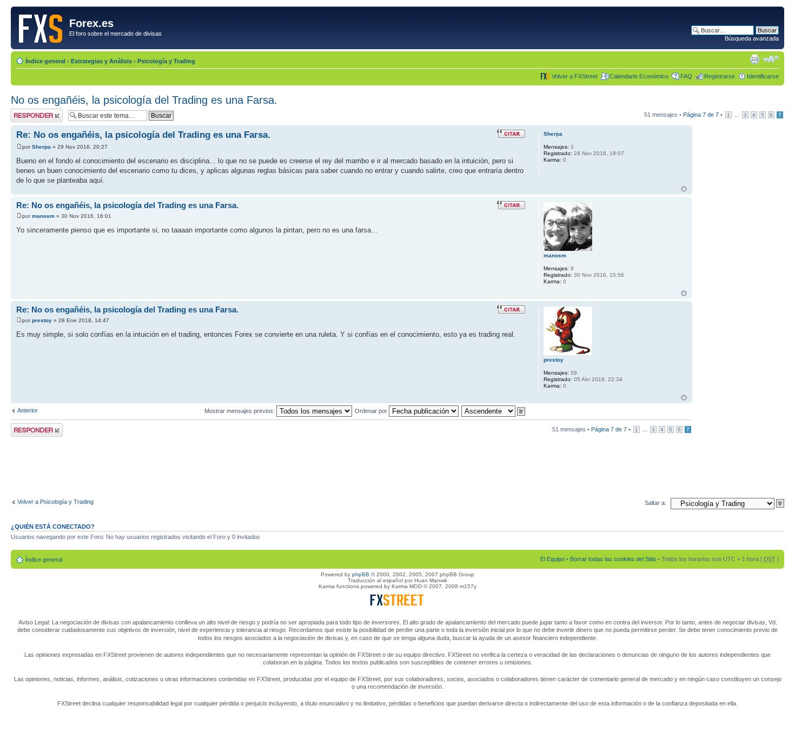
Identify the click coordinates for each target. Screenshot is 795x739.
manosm (43, 216)
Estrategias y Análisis (101, 61)
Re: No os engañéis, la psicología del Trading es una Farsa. (143, 135)
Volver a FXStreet (575, 76)
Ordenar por (372, 411)
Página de (701, 114)
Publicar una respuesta (27, 115)
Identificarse (763, 76)
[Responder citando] (511, 133)
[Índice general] (41, 26)
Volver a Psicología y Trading (55, 501)
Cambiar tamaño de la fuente (771, 59)
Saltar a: (655, 503)
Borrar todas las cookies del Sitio (613, 559)
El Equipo (552, 559)
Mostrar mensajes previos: (240, 411)
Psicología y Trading (166, 61)
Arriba (684, 189)
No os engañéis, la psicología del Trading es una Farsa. (144, 100)
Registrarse (719, 76)
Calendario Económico (639, 76)
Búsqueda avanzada (752, 38)
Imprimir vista (754, 59)
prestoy (42, 320)
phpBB (360, 574)
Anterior (27, 410)
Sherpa (41, 147)
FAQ (686, 76)
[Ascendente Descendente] (493, 411)
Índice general (45, 61)
